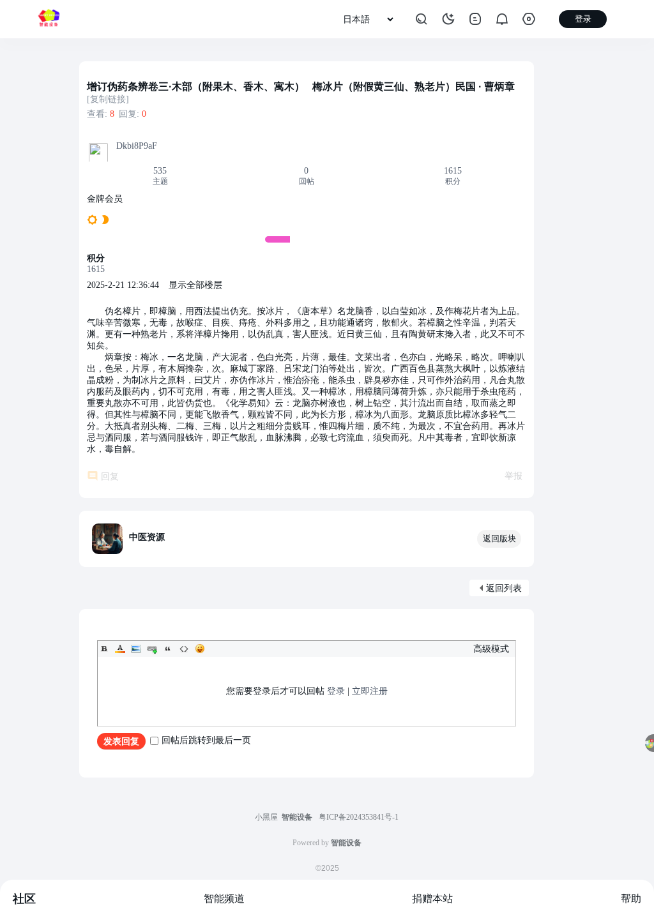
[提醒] (502, 19)
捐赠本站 (432, 898)
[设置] (529, 19)
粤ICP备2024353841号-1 (359, 817)
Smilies (200, 648)
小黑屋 (266, 817)
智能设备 (297, 817)
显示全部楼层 (195, 285)
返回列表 (504, 588)
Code (184, 648)
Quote (168, 648)
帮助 (631, 898)
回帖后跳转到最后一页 (206, 740)
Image (136, 648)
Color (120, 648)
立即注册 (370, 691)
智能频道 (224, 898)
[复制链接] (108, 99)
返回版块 (499, 538)
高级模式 (491, 649)
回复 (110, 476)
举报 (513, 476)
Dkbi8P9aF (136, 146)
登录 (336, 691)
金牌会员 (105, 199)
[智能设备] (48, 19)
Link (152, 648)
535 (160, 171)
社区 (24, 898)
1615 (453, 171)
